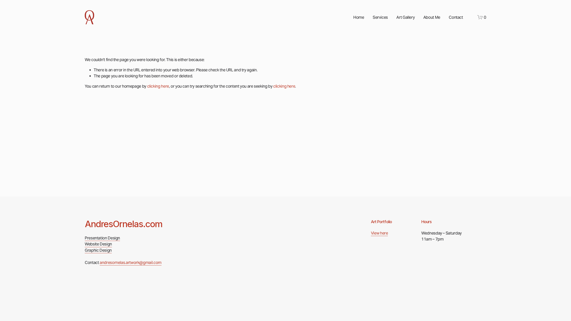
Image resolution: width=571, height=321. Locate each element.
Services (380, 17)
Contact (456, 17)
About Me (431, 17)
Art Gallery (405, 17)
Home (358, 17)
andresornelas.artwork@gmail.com (130, 262)
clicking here (158, 86)
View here (379, 233)
